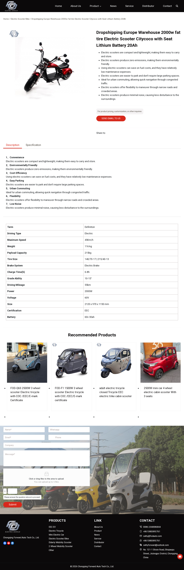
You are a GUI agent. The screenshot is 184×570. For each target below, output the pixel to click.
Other (51, 550)
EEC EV (52, 527)
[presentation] (27, 363)
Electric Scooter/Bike (59, 538)
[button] (48, 69)
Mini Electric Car (56, 534)
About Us (76, 6)
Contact (167, 6)
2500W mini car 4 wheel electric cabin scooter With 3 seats (160, 392)
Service (129, 6)
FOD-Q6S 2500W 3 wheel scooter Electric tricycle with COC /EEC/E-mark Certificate (25, 394)
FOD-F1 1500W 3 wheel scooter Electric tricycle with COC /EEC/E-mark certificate (69, 394)
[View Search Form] (177, 6)
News (113, 6)
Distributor (148, 6)
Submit (12, 504)
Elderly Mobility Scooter (60, 542)
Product (98, 531)
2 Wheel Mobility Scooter (61, 546)
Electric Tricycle (56, 531)
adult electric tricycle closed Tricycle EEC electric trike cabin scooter (115, 392)
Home (58, 6)
